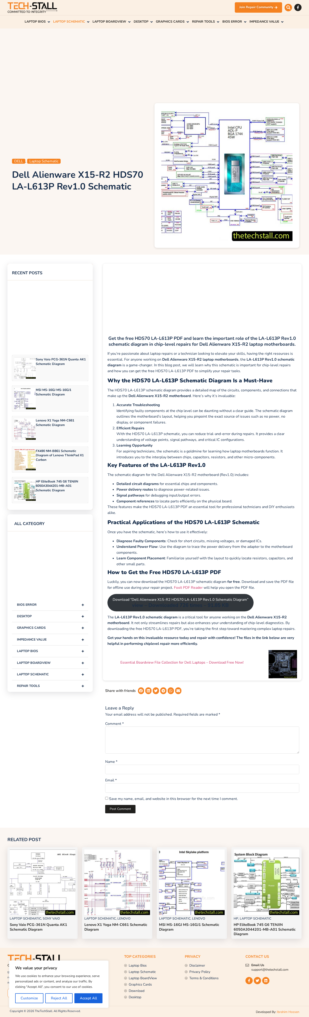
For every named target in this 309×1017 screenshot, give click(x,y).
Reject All (59, 998)
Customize (29, 998)
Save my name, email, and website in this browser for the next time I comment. (173, 799)
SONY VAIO (51, 918)
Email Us (257, 965)
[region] (59, 984)
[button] (288, 7)
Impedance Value (50, 639)
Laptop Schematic (43, 161)
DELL (18, 161)
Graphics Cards (50, 628)
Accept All (88, 998)
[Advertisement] (154, 64)
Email (111, 780)
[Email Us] (247, 965)
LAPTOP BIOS (50, 651)
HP (236, 918)
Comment (114, 724)
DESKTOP (50, 616)
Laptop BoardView (50, 663)
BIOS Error (50, 605)
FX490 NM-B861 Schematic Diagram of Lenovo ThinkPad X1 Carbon (60, 455)
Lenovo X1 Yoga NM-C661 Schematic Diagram (55, 422)
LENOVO (124, 918)
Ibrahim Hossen (288, 1012)
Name (111, 762)
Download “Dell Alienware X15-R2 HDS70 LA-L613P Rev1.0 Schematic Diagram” (180, 603)
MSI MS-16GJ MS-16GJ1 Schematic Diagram (53, 392)
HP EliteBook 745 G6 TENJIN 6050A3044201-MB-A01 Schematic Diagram (57, 485)
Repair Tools (50, 686)
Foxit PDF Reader (188, 587)
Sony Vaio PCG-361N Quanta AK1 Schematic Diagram (61, 361)
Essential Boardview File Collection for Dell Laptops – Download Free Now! (182, 662)
